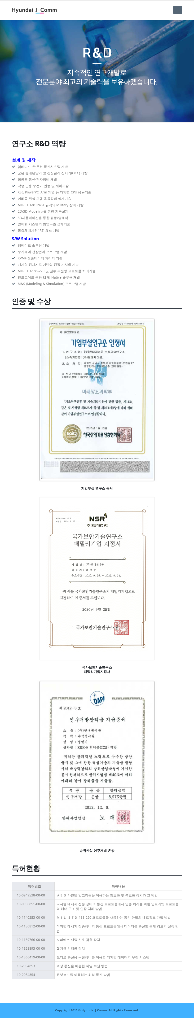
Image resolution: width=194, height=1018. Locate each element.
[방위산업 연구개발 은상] (97, 762)
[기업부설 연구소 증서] (97, 400)
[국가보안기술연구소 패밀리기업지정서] (97, 579)
